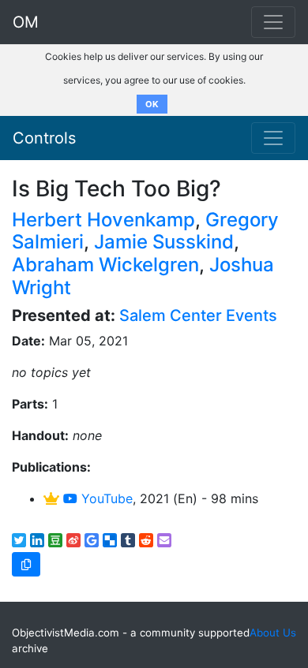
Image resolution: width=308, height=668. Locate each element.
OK (152, 104)
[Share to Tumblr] (128, 540)
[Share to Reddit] (146, 540)
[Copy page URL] (26, 564)
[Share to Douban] (55, 540)
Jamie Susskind (164, 241)
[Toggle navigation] (273, 138)
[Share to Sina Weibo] (73, 540)
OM (26, 22)
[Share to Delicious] (110, 540)
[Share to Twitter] (19, 540)
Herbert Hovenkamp (103, 219)
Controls (44, 138)
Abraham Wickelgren (105, 264)
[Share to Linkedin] (37, 540)
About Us (273, 632)
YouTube (105, 498)
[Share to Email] (164, 540)
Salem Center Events (198, 315)
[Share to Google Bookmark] (92, 540)
